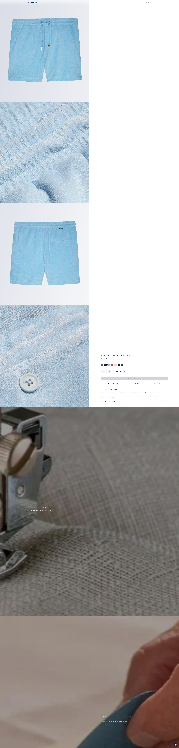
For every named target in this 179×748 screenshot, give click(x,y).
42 (113, 371)
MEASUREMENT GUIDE (114, 383)
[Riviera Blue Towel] (108, 365)
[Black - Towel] (118, 365)
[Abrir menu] (26, 3)
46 (121, 371)
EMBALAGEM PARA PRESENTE (110, 401)
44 (117, 371)
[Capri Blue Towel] (102, 365)
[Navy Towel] (105, 365)
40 (109, 371)
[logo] (35, 2)
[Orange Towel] (112, 365)
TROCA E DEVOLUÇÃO (108, 398)
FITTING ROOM (136, 383)
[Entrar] (151, 2)
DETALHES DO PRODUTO (109, 389)
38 (106, 371)
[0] (153, 2)
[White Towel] (115, 365)
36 (102, 371)
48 (124, 371)
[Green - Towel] (122, 365)
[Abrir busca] (146, 2)
